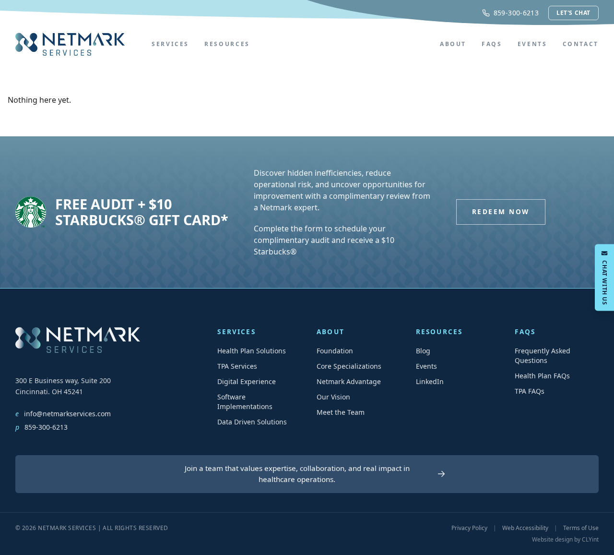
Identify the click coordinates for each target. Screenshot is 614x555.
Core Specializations (349, 366)
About (453, 44)
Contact (581, 44)
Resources (227, 44)
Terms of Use (581, 528)
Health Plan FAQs (542, 375)
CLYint (590, 539)
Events (532, 44)
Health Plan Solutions (251, 350)
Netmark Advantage (349, 381)
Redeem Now (500, 211)
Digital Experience (246, 381)
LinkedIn (430, 381)
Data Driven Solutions (252, 421)
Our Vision (333, 396)
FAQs (492, 44)
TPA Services (237, 366)
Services (170, 44)
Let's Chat (573, 13)
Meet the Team (341, 412)
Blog (423, 350)
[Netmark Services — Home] (70, 44)
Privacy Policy (469, 528)
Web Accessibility (525, 528)
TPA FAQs (529, 391)
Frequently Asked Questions (542, 355)
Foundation (335, 350)
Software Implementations (244, 401)
